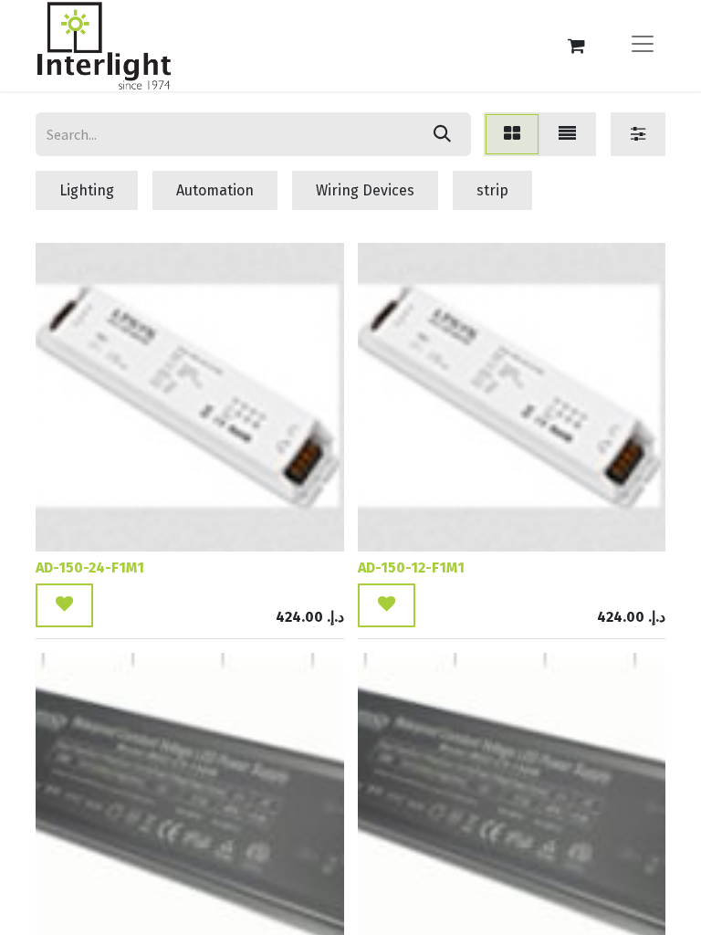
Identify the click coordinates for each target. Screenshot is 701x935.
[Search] (442, 134)
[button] (64, 605)
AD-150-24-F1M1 (90, 567)
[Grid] (512, 134)
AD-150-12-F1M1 (411, 567)
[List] (567, 134)
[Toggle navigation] (642, 45)
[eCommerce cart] (576, 46)
